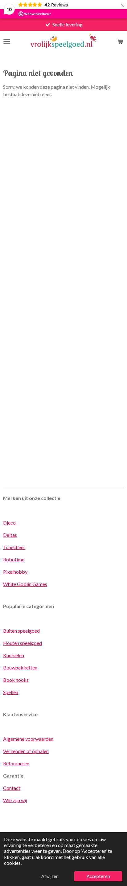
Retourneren (16, 763)
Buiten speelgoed (21, 631)
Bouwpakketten (20, 667)
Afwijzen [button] (50, 876)
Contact (11, 788)
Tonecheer (14, 547)
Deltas (10, 535)
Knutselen (13, 655)
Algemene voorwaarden (28, 739)
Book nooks (16, 680)
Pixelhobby (15, 572)
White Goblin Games (25, 584)
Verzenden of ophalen (26, 751)
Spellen (10, 692)
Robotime (13, 559)
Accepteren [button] (98, 876)
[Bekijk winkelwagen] (120, 41)
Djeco (9, 522)
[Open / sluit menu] (7, 41)
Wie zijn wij (15, 800)
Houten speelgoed (22, 643)
